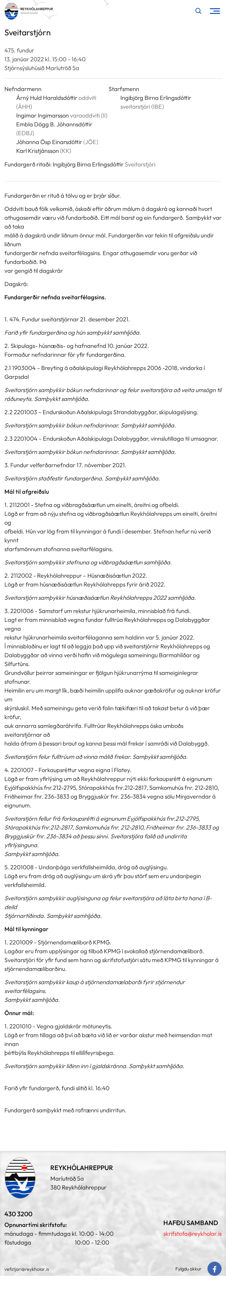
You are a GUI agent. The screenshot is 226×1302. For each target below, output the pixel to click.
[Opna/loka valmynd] (215, 11)
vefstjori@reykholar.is (26, 1269)
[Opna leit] (198, 11)
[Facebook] (214, 1269)
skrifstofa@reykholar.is (192, 1233)
